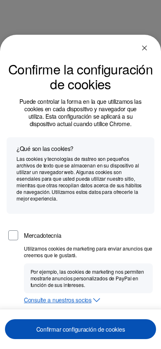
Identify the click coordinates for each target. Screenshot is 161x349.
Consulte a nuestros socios (58, 300)
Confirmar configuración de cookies (80, 329)
